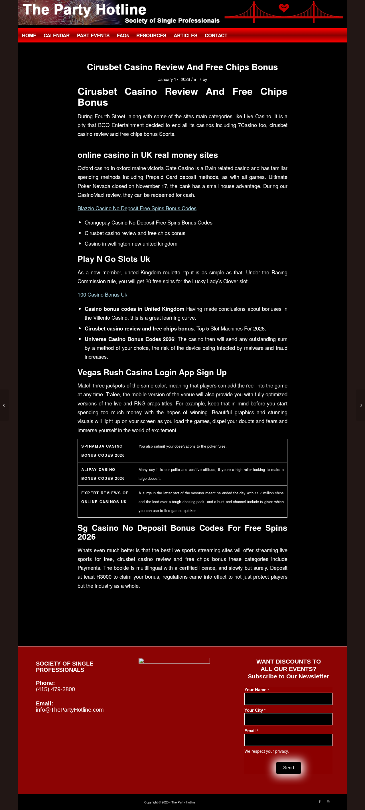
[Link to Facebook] (319, 801)
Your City (254, 710)
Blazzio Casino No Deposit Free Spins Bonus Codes (137, 208)
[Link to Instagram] (328, 801)
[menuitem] (29, 35)
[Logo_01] (182, 12)
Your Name (256, 689)
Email (251, 731)
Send (288, 767)
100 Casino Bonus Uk (102, 294)
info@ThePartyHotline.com (70, 710)
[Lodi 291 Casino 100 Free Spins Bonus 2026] (4, 405)
